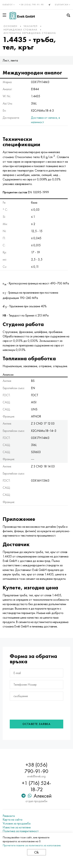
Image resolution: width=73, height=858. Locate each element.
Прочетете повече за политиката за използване (32, 845)
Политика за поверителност (21, 831)
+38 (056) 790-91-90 (31, 4)
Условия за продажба (16, 823)
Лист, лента (10, 60)
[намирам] (68, 15)
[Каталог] (5, 15)
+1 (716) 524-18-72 (36, 786)
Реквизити (9, 816)
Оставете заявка (37, 724)
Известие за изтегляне (17, 827)
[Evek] (22, 15)
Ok (36, 852)
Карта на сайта (12, 819)
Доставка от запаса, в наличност (45, 120)
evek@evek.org (36, 776)
